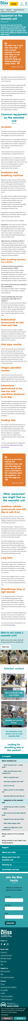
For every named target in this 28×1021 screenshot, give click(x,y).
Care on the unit (8, 785)
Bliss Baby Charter (6, 958)
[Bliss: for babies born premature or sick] (4, 4)
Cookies (3, 993)
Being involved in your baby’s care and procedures (14, 842)
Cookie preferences (6, 999)
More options (4, 1014)
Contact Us (4, 952)
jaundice (12, 625)
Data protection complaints (9, 987)
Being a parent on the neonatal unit (13, 791)
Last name (8, 905)
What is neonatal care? (10, 777)
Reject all (7, 1018)
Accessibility (4, 990)
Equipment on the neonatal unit (12, 801)
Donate (13, 4)
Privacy (3, 984)
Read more (5, 647)
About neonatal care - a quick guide (12, 766)
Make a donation (5, 971)
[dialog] (14, 1014)
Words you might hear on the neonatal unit (12, 828)
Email (6, 913)
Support (5, 847)
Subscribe (10, 923)
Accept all (20, 1018)
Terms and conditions (7, 996)
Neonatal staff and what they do (14, 721)
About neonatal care (19, 9)
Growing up (7, 864)
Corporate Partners (6, 955)
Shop (2, 974)
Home (2, 9)
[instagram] (8, 944)
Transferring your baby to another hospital (13, 808)
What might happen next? (11, 823)
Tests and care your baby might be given (14, 694)
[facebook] (1, 944)
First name (8, 896)
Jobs (2, 964)
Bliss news (4, 961)
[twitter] (4, 944)
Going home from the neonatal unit (11, 858)
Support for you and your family (13, 819)
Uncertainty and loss (10, 869)
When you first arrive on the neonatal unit (11, 772)
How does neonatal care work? (12, 781)
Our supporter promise (7, 977)
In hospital (8, 9)
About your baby (9, 852)
